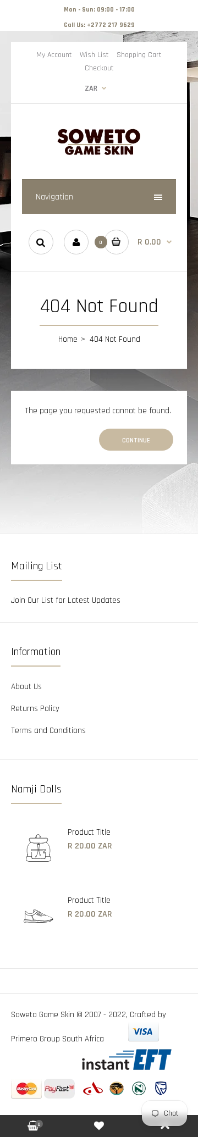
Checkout (99, 68)
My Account (54, 55)
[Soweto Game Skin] (99, 153)
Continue (136, 440)
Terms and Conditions (48, 730)
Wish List (94, 55)
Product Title (89, 832)
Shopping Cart (139, 55)
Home (68, 339)
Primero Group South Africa (57, 1039)
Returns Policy (35, 708)
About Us (26, 686)
